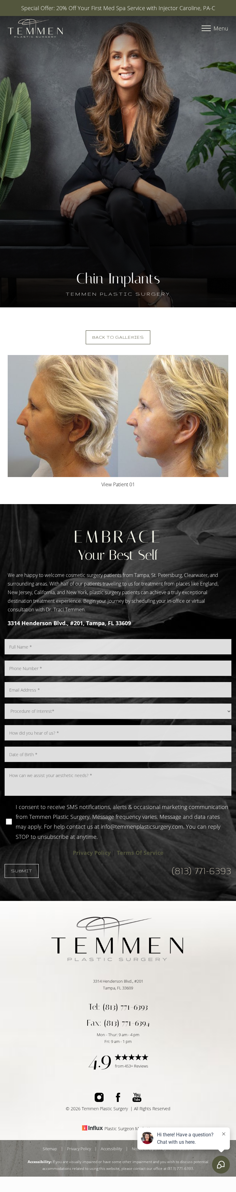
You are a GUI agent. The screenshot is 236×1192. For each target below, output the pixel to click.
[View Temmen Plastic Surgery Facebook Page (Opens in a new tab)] (118, 1099)
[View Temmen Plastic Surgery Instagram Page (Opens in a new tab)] (99, 1099)
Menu (221, 28)
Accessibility (111, 1148)
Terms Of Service (140, 852)
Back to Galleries (118, 337)
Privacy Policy (92, 852)
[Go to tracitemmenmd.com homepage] (63, 28)
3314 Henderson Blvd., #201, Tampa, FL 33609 (69, 623)
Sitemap (50, 1148)
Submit (21, 871)
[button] (206, 28)
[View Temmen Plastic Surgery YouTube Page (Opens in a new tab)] (137, 1099)
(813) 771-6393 (201, 871)
